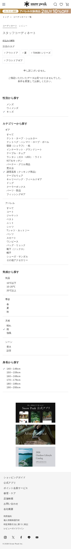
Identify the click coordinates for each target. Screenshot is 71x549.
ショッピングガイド (14, 477)
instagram (5, 537)
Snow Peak (35, 4)
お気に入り (61, 4)
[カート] (67, 4)
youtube (37, 537)
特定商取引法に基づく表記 (16, 524)
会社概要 (8, 509)
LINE (29, 537)
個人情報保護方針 (12, 520)
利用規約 (8, 516)
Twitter (13, 537)
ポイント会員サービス (16, 488)
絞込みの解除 (9, 40)
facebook (21, 537)
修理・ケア (10, 493)
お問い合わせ (11, 503)
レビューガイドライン (14, 528)
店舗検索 (8, 498)
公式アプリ (10, 482)
